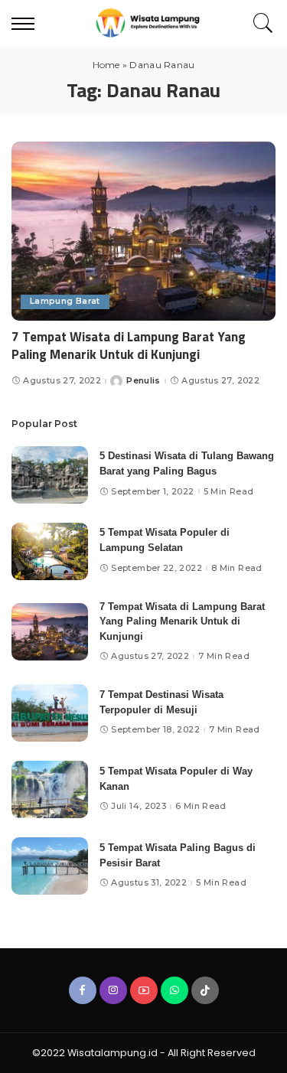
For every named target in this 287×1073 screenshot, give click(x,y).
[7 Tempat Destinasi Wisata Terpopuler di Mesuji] (49, 713)
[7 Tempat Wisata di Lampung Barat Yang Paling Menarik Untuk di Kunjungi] (143, 231)
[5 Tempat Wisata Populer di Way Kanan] (49, 789)
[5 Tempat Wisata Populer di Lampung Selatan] (49, 551)
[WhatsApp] (174, 990)
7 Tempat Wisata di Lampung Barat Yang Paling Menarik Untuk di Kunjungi (128, 346)
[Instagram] (113, 990)
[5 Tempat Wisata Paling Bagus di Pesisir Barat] (49, 866)
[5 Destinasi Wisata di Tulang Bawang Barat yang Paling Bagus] (49, 475)
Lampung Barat (65, 301)
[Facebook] (82, 990)
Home (106, 64)
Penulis (143, 381)
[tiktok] (205, 990)
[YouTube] (144, 990)
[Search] (259, 23)
